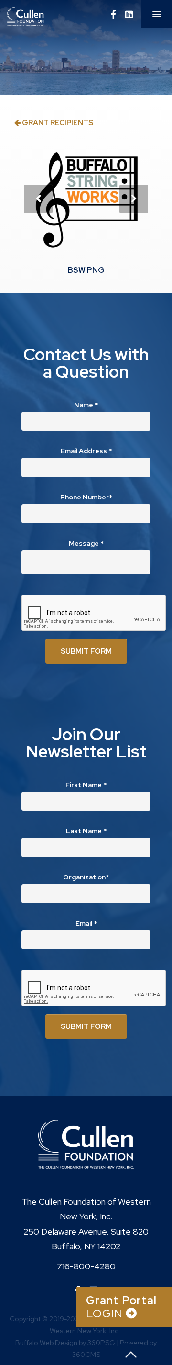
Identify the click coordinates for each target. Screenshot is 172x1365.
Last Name (86, 831)
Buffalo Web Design (46, 1342)
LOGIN (121, 1307)
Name (86, 404)
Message (86, 543)
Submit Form (86, 651)
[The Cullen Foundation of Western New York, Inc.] (49, 16)
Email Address (86, 451)
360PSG (101, 1342)
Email (86, 923)
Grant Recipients (57, 123)
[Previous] (38, 199)
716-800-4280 (86, 1266)
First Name (86, 784)
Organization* (86, 877)
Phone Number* (86, 497)
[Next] (133, 199)
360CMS (86, 1354)
